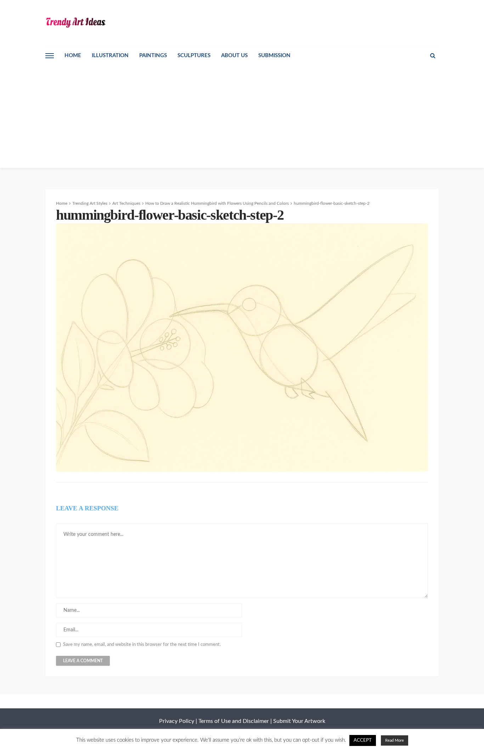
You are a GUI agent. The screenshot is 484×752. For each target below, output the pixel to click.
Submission (274, 55)
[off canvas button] (49, 55)
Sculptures (194, 55)
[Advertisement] (242, 118)
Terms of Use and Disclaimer (233, 721)
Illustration (110, 55)
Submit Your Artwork (299, 721)
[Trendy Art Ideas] (75, 22)
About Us (234, 55)
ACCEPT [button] (363, 740)
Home (72, 55)
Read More (394, 740)
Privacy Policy (176, 721)
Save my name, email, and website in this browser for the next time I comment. (142, 644)
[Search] (433, 55)
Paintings (153, 55)
